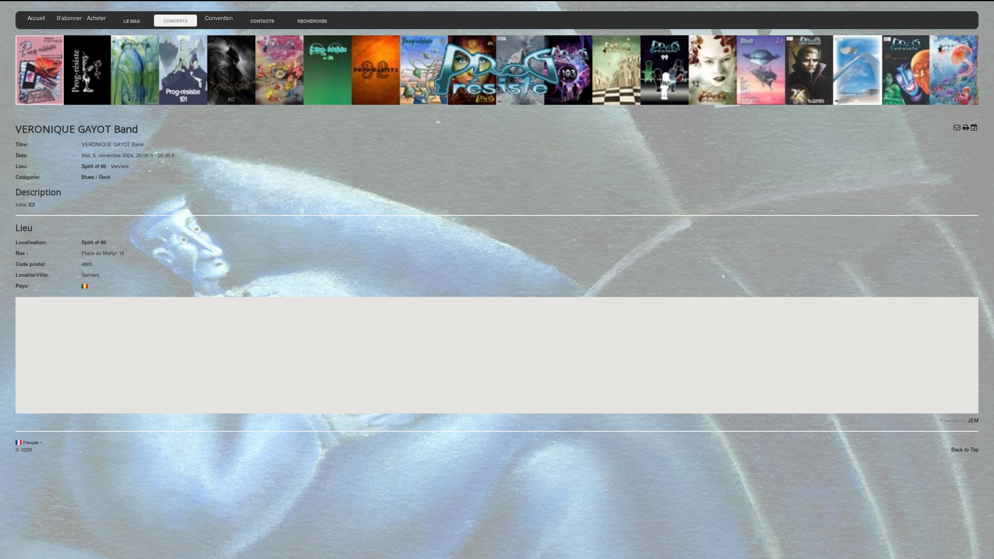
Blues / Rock (96, 177)
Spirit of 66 (94, 166)
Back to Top (964, 449)
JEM (973, 420)
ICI (31, 204)
